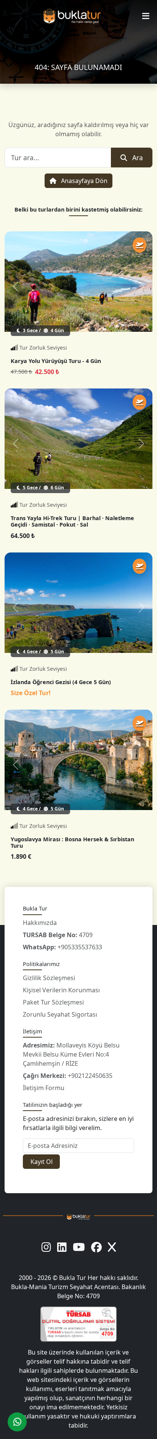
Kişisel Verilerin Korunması (61, 990)
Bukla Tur (73, 1277)
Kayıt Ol (41, 1161)
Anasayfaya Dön (83, 181)
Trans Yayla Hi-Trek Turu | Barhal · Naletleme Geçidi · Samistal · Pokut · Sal (72, 521)
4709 (58, 935)
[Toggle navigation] (145, 16)
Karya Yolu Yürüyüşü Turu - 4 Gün (56, 361)
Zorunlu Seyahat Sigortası (60, 1014)
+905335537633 (62, 947)
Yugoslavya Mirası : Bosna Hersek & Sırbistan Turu (72, 842)
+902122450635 (67, 1075)
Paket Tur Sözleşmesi (53, 1002)
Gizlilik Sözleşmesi (49, 978)
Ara (137, 157)
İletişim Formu (43, 1088)
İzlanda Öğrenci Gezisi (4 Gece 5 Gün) (61, 682)
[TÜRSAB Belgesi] (78, 1324)
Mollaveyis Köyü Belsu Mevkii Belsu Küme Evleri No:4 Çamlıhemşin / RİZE (71, 1054)
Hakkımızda (40, 922)
